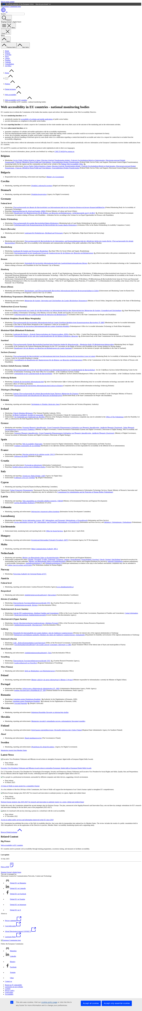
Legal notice (9, 992)
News (7, 56)
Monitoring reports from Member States (14, 750)
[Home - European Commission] (11, 6)
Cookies (7, 989)
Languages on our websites (14, 987)
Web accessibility (10, 95)
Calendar (8, 62)
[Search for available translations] (85, 164)
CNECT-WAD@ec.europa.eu (64, 151)
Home (7, 51)
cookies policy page (49, 1002)
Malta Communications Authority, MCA (44, 549)
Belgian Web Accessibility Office (72, 164)
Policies (7, 53)
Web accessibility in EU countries (16, 100)
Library (7, 58)
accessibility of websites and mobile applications (37, 119)
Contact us (8, 981)
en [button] (6, 12)
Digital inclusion (10, 89)
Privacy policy (9, 990)
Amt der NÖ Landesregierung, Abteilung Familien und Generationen (36, 613)
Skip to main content (7, 2)
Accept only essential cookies (117, 1003)
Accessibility (9, 994)
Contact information (131, 613)
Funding (7, 60)
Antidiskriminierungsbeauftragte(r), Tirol (38, 653)
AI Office (8, 66)
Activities (8, 54)
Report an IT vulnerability (13, 985)
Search (3, 14)
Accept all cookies (91, 1003)
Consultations (9, 64)
